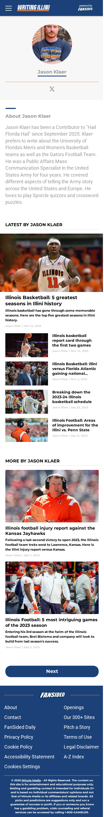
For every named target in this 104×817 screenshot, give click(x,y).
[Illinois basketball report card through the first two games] (52, 345)
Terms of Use (78, 737)
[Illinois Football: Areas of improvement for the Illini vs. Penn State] (52, 430)
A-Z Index (74, 756)
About (10, 707)
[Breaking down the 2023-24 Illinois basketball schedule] (52, 402)
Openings (74, 707)
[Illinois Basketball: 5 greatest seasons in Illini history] (52, 281)
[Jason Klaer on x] (52, 89)
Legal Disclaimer (81, 747)
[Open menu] (8, 8)
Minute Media (31, 780)
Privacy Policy (18, 737)
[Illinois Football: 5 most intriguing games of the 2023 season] (52, 605)
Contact (12, 717)
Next (52, 671)
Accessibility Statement (29, 756)
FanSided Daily (20, 727)
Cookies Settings (22, 766)
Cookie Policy (18, 747)
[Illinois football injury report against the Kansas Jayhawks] (52, 513)
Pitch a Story (77, 727)
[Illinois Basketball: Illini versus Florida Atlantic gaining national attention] (52, 373)
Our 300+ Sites (79, 717)
